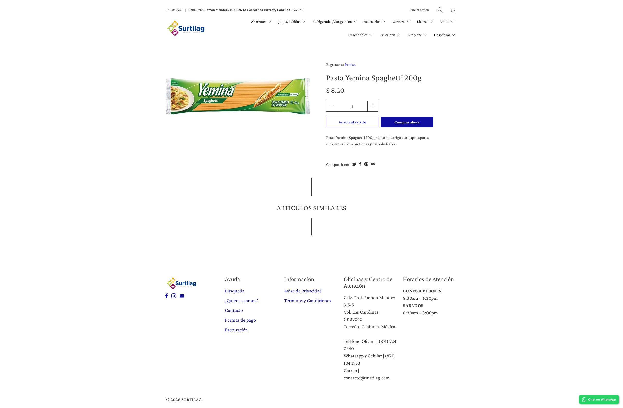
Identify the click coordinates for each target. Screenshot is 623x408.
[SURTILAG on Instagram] (173, 295)
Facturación (236, 329)
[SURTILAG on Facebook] (166, 295)
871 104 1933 (174, 10)
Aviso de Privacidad (303, 290)
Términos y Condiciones (307, 300)
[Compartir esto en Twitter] (354, 164)
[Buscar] (440, 10)
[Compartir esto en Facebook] (360, 164)
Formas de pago (240, 320)
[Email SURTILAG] (182, 295)
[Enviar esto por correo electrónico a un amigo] (373, 164)
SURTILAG (191, 399)
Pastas (350, 64)
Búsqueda (234, 290)
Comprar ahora (407, 122)
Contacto (234, 310)
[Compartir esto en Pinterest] (366, 164)
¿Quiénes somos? (241, 300)
